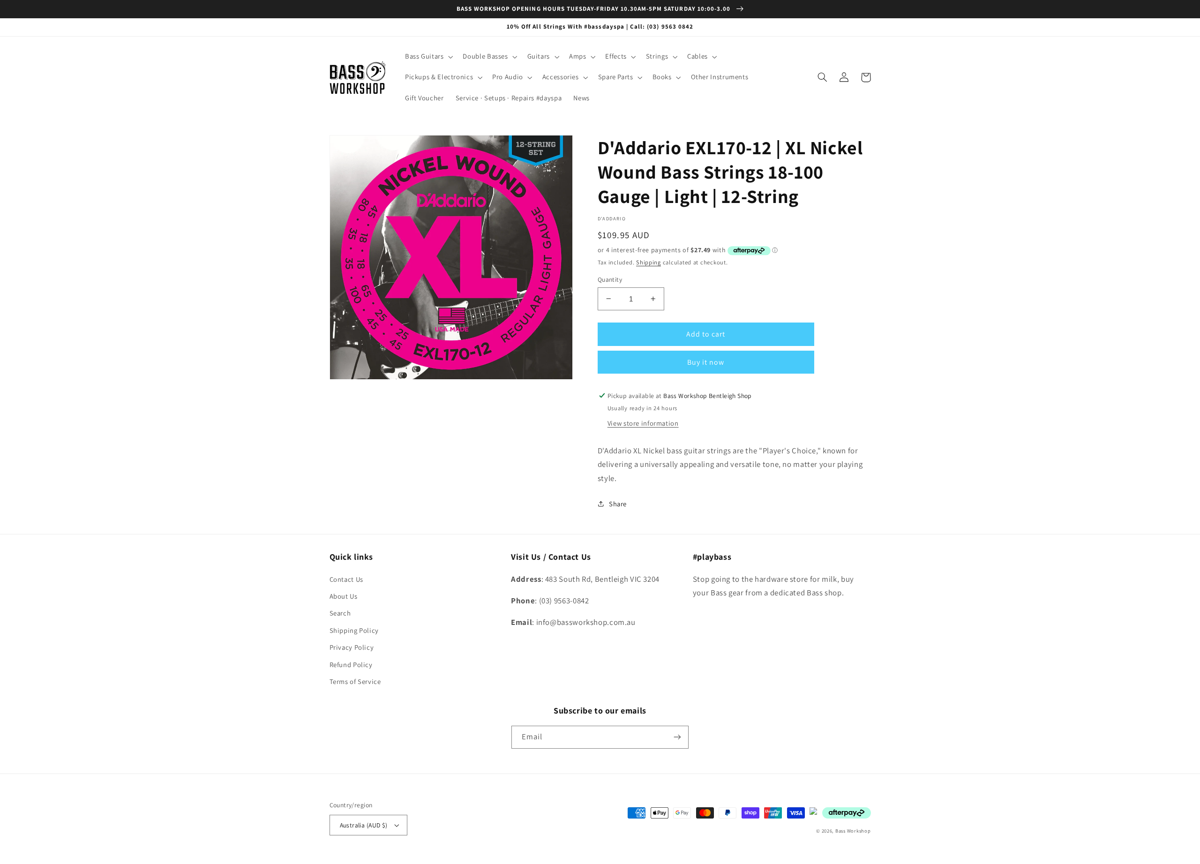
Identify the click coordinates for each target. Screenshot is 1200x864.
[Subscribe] (677, 737)
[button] (428, 56)
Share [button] (618, 503)
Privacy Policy (352, 647)
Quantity (610, 279)
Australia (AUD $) (364, 825)
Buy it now (706, 362)
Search (340, 613)
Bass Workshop (853, 830)
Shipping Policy (354, 630)
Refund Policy (351, 664)
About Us (344, 596)
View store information (643, 423)
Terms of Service (355, 681)
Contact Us (346, 579)
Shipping (648, 262)
